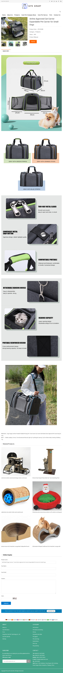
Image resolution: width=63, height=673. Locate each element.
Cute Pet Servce (43, 15)
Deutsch (9, 619)
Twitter (52, 1)
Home (4, 15)
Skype (61, 1)
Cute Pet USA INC (6, 636)
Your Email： (4, 572)
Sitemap (4, 638)
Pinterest (59, 1)
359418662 (37, 661)
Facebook (50, 1)
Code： (3, 596)
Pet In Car (35, 643)
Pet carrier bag (36, 638)
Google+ (54, 1)
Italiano (27, 619)
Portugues (32, 619)
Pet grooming (36, 645)
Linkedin (56, 1)
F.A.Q (50, 15)
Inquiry (33, 41)
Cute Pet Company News (28, 15)
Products (17, 15)
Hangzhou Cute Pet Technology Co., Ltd (11, 634)
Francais (21, 619)
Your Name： (4, 566)
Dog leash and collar (37, 634)
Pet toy (34, 632)
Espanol (15, 619)
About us (10, 15)
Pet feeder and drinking (38, 629)
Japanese (39, 619)
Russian (56, 619)
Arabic (50, 619)
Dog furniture (36, 641)
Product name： (4, 559)
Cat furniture (35, 627)
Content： (3, 578)
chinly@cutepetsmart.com (42, 659)
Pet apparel (35, 636)
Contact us (57, 15)
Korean (45, 619)
